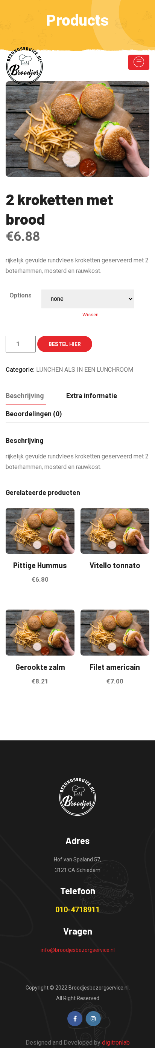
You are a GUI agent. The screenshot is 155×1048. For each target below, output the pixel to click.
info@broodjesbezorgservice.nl (78, 950)
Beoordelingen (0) (34, 414)
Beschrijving (25, 396)
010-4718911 (77, 909)
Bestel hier (65, 344)
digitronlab (116, 1042)
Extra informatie (91, 396)
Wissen (90, 314)
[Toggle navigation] (138, 62)
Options (20, 295)
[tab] (25, 396)
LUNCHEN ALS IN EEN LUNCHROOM (84, 369)
